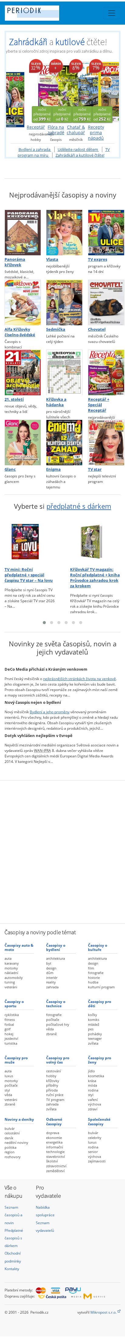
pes (90, 1029)
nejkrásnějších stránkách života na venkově (79, 678)
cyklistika (12, 1014)
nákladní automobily (14, 975)
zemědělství (55, 1171)
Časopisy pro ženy (99, 1060)
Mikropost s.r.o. (103, 1312)
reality (51, 982)
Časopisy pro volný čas (57, 1060)
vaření (93, 1099)
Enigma (53, 469)
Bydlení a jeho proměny (49, 711)
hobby (51, 1076)
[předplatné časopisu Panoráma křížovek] (21, 233)
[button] (44, 623)
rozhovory (13, 1157)
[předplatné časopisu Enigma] (62, 443)
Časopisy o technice (55, 1003)
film (91, 968)
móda (92, 1085)
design (51, 968)
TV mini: (29, 575)
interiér (51, 977)
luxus (9, 1076)
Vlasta (52, 259)
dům (49, 972)
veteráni (11, 987)
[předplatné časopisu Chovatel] (104, 303)
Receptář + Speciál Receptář (98, 405)
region (10, 1152)
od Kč (42, 114)
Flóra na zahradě (56, 129)
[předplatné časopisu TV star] (104, 443)
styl (7, 1090)
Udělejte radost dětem (78, 149)
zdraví (92, 1109)
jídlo (91, 1071)
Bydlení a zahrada (35, 149)
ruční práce (54, 1094)
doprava (52, 1132)
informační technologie (55, 1149)
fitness (10, 1019)
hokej (9, 1034)
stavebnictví (55, 1156)
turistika (11, 1043)
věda (50, 1029)
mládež (93, 1024)
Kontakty (12, 1268)
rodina (93, 1090)
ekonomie (54, 1137)
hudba (93, 982)
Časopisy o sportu (14, 1003)
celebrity (94, 1137)
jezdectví (11, 1038)
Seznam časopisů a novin (13, 1215)
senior (93, 1151)
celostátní (12, 1133)
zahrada (52, 987)
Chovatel (97, 329)
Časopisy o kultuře (97, 947)
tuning (10, 982)
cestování (53, 1071)
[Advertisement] (62, 851)
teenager (95, 1038)
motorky (11, 968)
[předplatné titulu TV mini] (30, 541)
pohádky (95, 1034)
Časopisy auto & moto (19, 947)
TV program (55, 1099)
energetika (54, 1142)
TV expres (97, 259)
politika (10, 1147)
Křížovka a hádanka (56, 402)
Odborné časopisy (54, 1121)
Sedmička (55, 329)
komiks (93, 1019)
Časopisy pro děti (99, 1003)
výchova (94, 1104)
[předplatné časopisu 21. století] (21, 373)
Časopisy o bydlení (55, 947)
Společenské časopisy (99, 1121)
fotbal (9, 1024)
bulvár (10, 1128)
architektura (55, 958)
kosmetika (96, 1076)
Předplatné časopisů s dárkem (14, 1238)
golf (8, 1029)
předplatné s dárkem (78, 506)
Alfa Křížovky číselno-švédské (20, 332)
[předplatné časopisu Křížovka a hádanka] (62, 373)
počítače (52, 1019)
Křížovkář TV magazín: (95, 578)
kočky (92, 1014)
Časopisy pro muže (16, 1060)
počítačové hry (57, 1024)
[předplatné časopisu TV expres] (104, 233)
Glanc (10, 469)
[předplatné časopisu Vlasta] (62, 233)
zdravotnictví (56, 1166)
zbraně (51, 1034)
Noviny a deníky (19, 1119)
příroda (52, 1090)
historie (94, 977)
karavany (12, 963)
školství (52, 1161)
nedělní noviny (16, 1142)
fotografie (95, 972)
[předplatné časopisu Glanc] (21, 443)
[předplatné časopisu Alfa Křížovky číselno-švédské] (21, 303)
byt (48, 963)
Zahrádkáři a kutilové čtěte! (80, 155)
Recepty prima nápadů (96, 132)
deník (9, 1138)
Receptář (36, 127)
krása (92, 1080)
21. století (14, 399)
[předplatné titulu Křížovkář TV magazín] (95, 541)
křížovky (52, 1080)
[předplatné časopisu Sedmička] (62, 303)
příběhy (52, 1085)
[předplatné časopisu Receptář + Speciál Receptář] (104, 373)
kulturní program (101, 987)
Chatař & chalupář (76, 129)
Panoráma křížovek (15, 262)
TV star (95, 469)
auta (8, 958)
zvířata (93, 1043)
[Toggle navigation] (111, 13)
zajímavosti (97, 1161)
